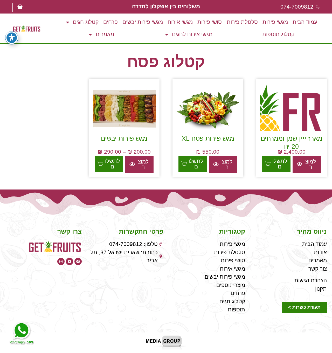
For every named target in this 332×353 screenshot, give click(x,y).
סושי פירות (209, 22)
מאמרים (105, 34)
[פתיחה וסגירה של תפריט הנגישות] (11, 37)
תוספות (236, 309)
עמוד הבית (305, 22)
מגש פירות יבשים (124, 138)
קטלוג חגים (86, 22)
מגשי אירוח (180, 22)
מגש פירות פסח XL (208, 138)
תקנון (321, 289)
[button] (276, 164)
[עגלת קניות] (20, 6)
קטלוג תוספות (278, 34)
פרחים (110, 22)
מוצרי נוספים (230, 285)
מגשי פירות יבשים (142, 22)
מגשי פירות (275, 22)
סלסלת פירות (242, 22)
